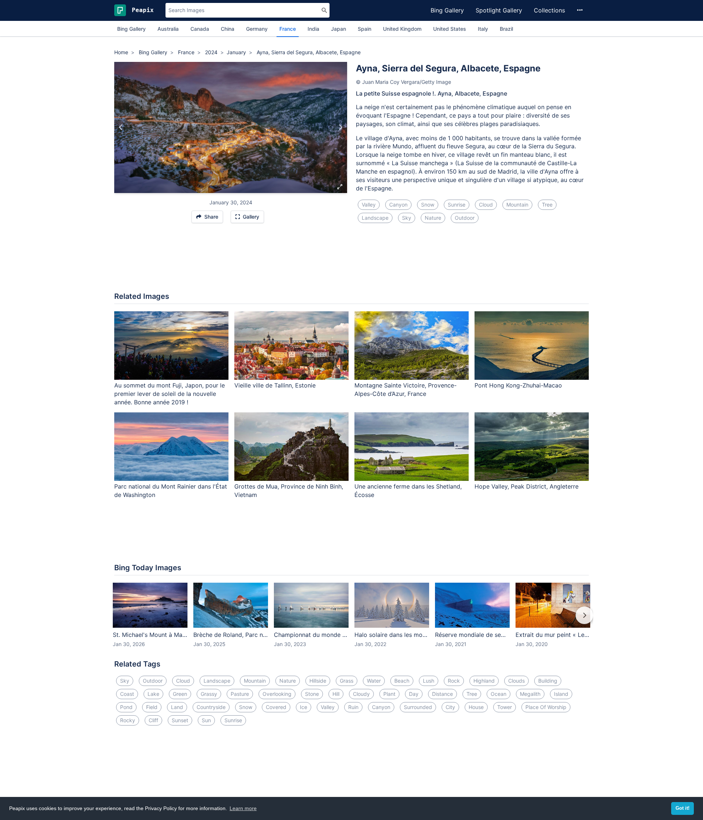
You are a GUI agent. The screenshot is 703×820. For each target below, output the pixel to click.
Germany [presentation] (257, 29)
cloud (486, 204)
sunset (180, 720)
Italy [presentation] (483, 29)
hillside (317, 681)
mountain (517, 204)
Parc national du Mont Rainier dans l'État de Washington (170, 490)
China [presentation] (227, 29)
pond (126, 707)
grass (346, 681)
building (547, 681)
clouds (516, 681)
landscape (375, 218)
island (561, 694)
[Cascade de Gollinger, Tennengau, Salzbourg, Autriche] (121, 127)
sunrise (456, 204)
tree (547, 204)
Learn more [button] (243, 808)
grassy (209, 694)
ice (303, 707)
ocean (498, 694)
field (151, 707)
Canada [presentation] (199, 29)
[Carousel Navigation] (351, 620)
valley (369, 204)
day (414, 694)
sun (206, 720)
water (374, 681)
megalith (530, 694)
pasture (240, 694)
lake (153, 694)
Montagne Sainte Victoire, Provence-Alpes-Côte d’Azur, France (405, 389)
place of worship (545, 707)
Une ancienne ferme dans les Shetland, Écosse (408, 490)
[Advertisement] (351, 262)
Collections (549, 10)
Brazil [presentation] (506, 29)
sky (406, 218)
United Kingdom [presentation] (402, 29)
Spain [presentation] (364, 29)
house (476, 707)
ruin (353, 707)
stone (312, 694)
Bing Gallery (447, 10)
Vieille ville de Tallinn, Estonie (275, 385)
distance (442, 694)
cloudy (361, 694)
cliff (153, 720)
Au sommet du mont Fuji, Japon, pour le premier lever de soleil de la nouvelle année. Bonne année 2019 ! (169, 394)
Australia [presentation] (168, 29)
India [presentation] (313, 29)
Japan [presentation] (338, 29)
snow (427, 204)
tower (504, 707)
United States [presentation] (449, 29)
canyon (398, 204)
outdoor (465, 218)
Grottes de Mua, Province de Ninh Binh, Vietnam (288, 490)
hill (335, 694)
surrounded (418, 707)
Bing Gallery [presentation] (131, 29)
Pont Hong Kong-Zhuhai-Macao (518, 385)
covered (276, 707)
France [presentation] (287, 29)
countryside (211, 707)
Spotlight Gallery (499, 10)
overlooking (277, 694)
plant (389, 694)
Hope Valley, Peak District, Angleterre (527, 486)
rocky (127, 720)
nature (433, 218)
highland (484, 681)
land (177, 707)
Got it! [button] (682, 808)
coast (127, 694)
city (450, 707)
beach (401, 681)
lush (428, 681)
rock (454, 681)
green (180, 694)
